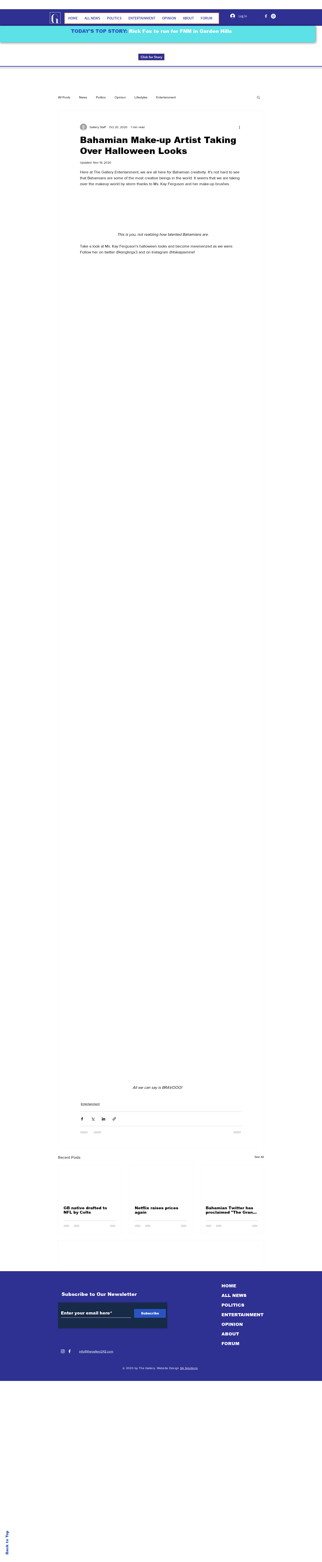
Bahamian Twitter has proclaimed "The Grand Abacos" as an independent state (230, 601)
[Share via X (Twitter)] (93, 510)
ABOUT (230, 868)
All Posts (64, 97)
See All (259, 548)
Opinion (120, 97)
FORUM (230, 878)
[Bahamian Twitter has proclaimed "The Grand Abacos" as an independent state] (232, 574)
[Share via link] (114, 510)
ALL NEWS (233, 830)
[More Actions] (239, 692)
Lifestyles (140, 97)
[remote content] (161, 310)
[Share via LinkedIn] (103, 510)
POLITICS (232, 839)
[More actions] (239, 127)
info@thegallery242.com (96, 886)
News (83, 97)
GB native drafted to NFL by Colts (85, 601)
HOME (228, 820)
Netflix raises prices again (156, 601)
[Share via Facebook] (82, 510)
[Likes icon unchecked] (93, 742)
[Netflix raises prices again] (161, 574)
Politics (101, 97)
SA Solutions (189, 902)
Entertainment (166, 97)
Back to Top (7, 1543)
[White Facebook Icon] (69, 885)
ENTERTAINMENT (242, 849)
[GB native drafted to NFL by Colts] (90, 574)
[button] (258, 97)
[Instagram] (62, 885)
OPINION (232, 859)
